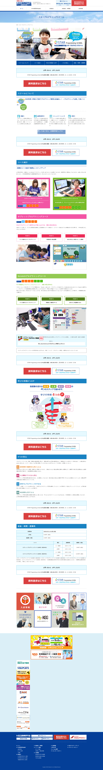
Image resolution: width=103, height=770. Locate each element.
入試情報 (37, 752)
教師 (19, 752)
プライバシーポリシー (73, 747)
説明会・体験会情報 (40, 750)
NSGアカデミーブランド (74, 745)
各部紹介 (52, 8)
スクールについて (23, 63)
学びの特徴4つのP (51, 63)
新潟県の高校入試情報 (40, 756)
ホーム (21, 8)
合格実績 (81, 8)
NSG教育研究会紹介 (36, 8)
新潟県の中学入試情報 (40, 754)
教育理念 (20, 749)
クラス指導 (20, 750)
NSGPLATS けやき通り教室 (50, 531)
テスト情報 (38, 749)
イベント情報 (38, 747)
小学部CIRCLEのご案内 (23, 756)
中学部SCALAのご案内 (23, 757)
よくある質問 (55, 749)
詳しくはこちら (50, 132)
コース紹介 (37, 63)
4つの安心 (65, 63)
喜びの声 (54, 747)
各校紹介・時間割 (66, 8)
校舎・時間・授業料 (79, 63)
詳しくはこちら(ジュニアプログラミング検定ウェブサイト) (51, 343)
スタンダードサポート (56, 750)
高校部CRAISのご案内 (22, 759)
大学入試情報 (38, 757)
